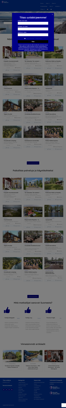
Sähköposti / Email (22, 32)
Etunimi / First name (22, 20)
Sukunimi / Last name (23, 26)
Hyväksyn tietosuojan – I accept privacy (34, 38)
